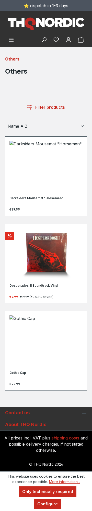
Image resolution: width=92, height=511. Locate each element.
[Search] (44, 39)
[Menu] (11, 39)
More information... (64, 481)
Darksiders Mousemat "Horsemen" (36, 198)
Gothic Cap (17, 373)
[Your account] (68, 39)
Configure (47, 503)
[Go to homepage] (46, 23)
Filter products (49, 107)
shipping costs (65, 437)
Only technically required (47, 491)
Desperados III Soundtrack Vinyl (33, 285)
